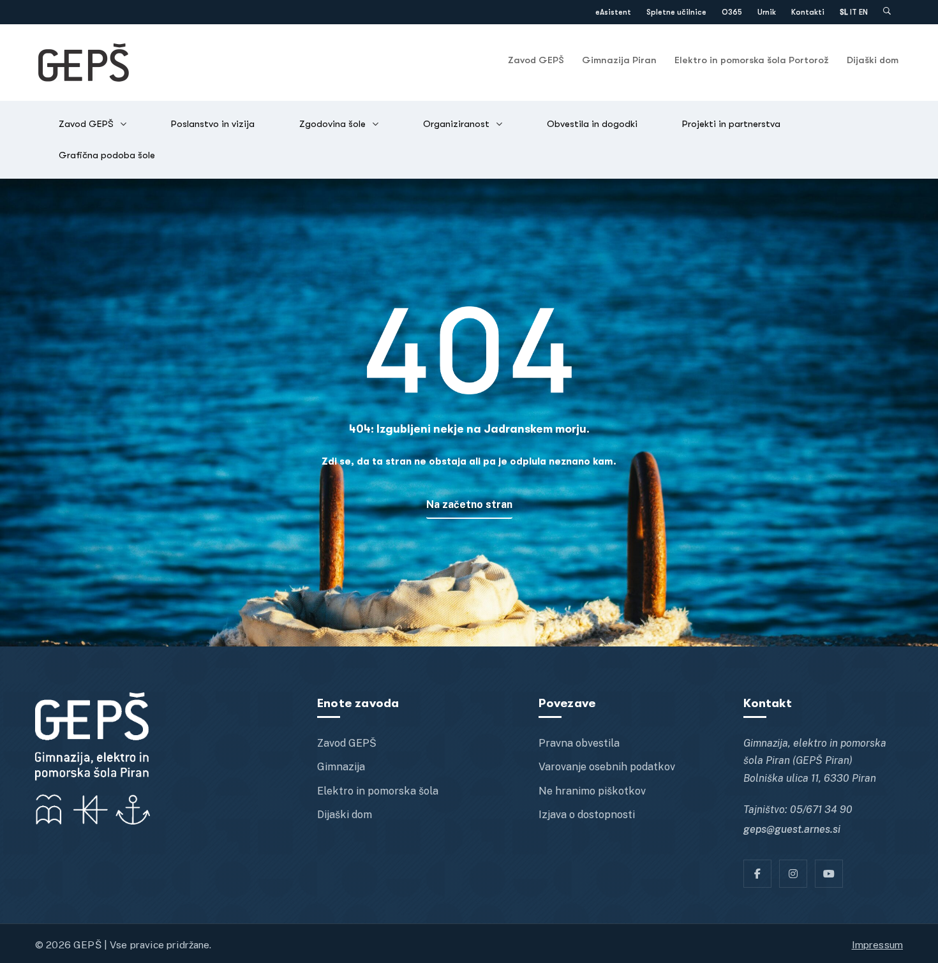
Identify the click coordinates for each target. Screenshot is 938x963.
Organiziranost (456, 124)
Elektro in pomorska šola (377, 791)
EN (863, 12)
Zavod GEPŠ (536, 60)
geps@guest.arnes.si (791, 829)
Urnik (766, 12)
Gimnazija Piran (619, 60)
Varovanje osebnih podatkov (607, 767)
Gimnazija (341, 767)
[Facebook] (757, 874)
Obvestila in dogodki (592, 124)
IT (853, 12)
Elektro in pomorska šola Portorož (751, 60)
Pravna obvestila (579, 743)
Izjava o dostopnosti (587, 815)
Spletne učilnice (676, 12)
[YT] (829, 874)
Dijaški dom (872, 60)
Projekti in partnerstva (731, 124)
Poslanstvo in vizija (213, 124)
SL (844, 12)
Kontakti (807, 12)
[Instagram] (793, 874)
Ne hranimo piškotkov (592, 791)
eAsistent (613, 12)
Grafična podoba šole (107, 155)
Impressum (877, 944)
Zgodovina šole (332, 124)
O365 (732, 12)
